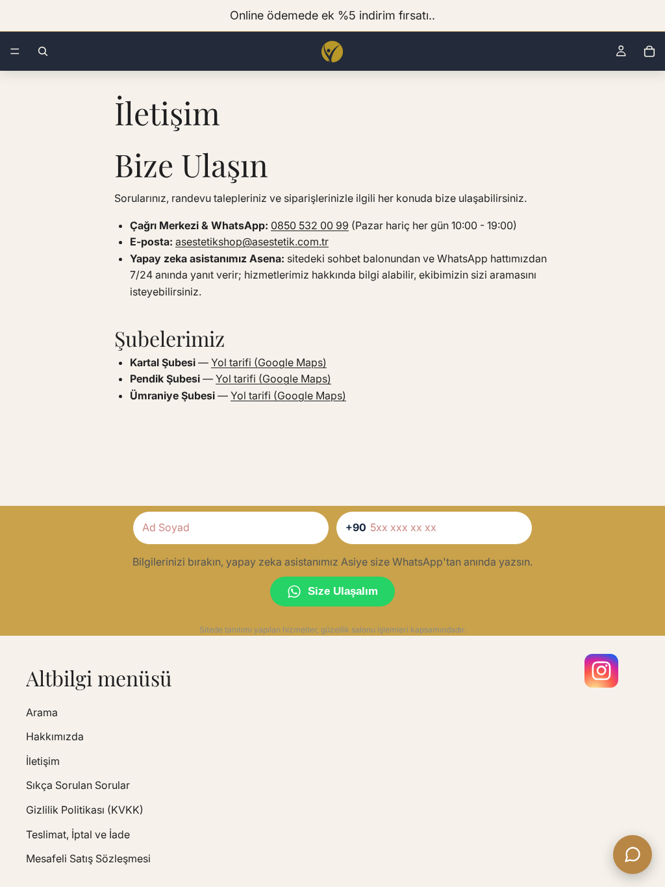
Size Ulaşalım (343, 591)
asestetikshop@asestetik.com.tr (252, 241)
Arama (42, 712)
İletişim (43, 761)
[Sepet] (649, 51)
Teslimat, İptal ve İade (78, 834)
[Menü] (15, 51)
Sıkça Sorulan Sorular (78, 785)
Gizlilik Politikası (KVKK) (85, 809)
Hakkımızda (55, 736)
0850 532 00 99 (310, 225)
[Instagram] (601, 671)
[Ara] (43, 51)
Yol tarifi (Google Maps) (269, 362)
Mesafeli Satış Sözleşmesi (88, 858)
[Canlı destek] (632, 854)
